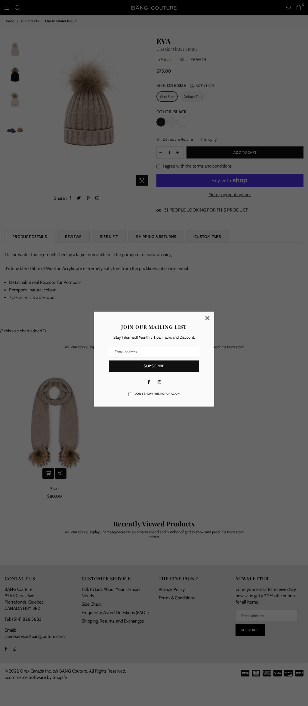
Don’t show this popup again (157, 394)
